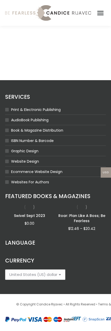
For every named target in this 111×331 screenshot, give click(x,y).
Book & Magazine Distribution (37, 130)
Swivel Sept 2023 (29, 215)
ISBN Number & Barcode (32, 140)
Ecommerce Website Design (36, 171)
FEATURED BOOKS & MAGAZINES (47, 196)
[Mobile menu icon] (100, 13)
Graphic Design (24, 151)
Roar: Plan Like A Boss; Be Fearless (81, 218)
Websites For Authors (30, 182)
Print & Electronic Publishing (36, 109)
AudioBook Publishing (30, 120)
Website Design (25, 161)
